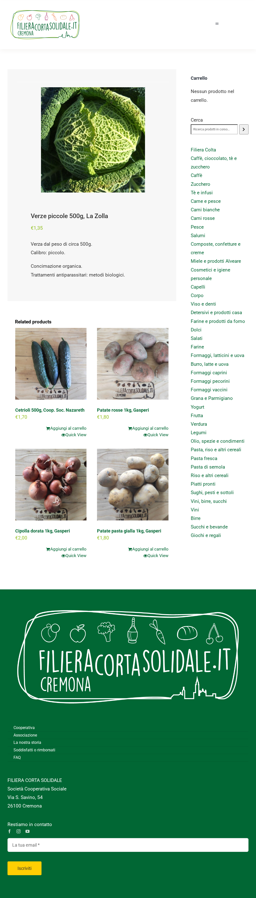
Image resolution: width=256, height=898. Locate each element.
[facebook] (10, 831)
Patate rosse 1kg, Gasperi (123, 410)
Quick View (76, 434)
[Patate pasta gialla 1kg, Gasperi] (132, 484)
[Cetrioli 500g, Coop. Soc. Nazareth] (50, 363)
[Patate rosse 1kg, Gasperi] (132, 363)
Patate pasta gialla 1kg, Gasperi (129, 530)
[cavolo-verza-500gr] (93, 140)
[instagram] (18, 831)
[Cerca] (243, 129)
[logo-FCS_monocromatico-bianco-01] (128, 597)
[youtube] (28, 831)
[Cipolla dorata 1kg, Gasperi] (50, 484)
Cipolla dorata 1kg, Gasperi (42, 530)
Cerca (197, 120)
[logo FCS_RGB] (45, 8)
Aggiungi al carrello (68, 428)
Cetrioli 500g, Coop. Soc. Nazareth (49, 410)
